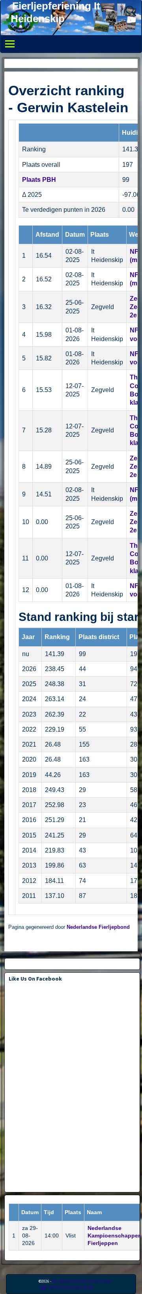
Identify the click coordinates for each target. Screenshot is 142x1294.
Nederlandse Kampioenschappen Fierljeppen (115, 1235)
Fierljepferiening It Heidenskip (81, 1281)
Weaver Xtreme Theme (71, 1287)
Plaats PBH (39, 179)
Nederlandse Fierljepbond (98, 927)
